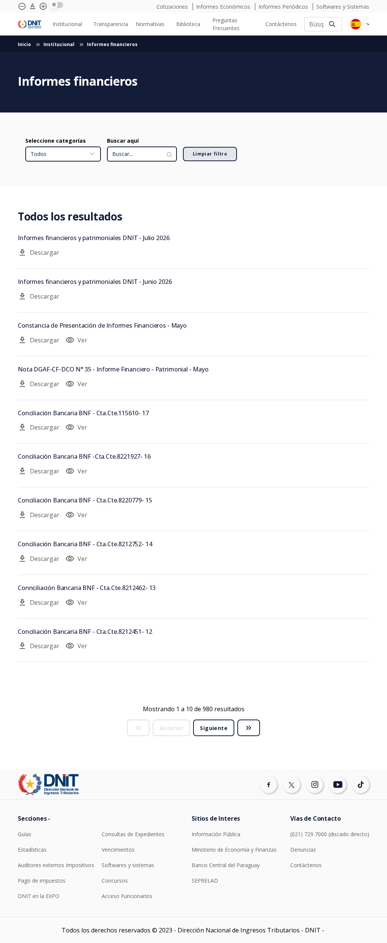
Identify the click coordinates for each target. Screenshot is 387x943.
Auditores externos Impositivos (56, 865)
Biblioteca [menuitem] (188, 24)
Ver (76, 340)
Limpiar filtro (210, 154)
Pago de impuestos (41, 880)
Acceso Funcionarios (127, 896)
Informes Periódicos (284, 6)
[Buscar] (332, 24)
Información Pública (216, 834)
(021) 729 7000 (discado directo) (329, 834)
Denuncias (303, 849)
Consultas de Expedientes (133, 834)
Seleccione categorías (55, 140)
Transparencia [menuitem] (110, 24)
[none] (69, 24)
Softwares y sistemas (128, 865)
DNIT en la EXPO (38, 896)
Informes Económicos (224, 6)
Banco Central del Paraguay (226, 865)
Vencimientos (118, 849)
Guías (24, 834)
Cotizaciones (172, 6)
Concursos (115, 880)
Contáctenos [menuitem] (281, 24)
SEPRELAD (205, 880)
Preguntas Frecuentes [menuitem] (226, 24)
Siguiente (214, 728)
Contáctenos (306, 865)
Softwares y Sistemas (342, 6)
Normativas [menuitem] (150, 24)
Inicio (25, 44)
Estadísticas (32, 849)
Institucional (59, 44)
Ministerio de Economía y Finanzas (234, 849)
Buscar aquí (123, 140)
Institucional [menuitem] (67, 24)
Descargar (38, 252)
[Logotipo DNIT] (29, 24)
